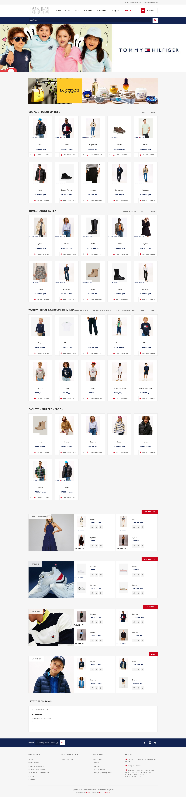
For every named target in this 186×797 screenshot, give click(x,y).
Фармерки (93, 140)
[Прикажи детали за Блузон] (40, 367)
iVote (88, 788)
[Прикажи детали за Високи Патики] (66, 169)
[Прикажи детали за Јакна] (40, 124)
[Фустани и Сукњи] (51, 528)
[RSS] (155, 738)
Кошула (66, 240)
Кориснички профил (134, 2)
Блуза (40, 339)
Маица (145, 140)
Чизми (93, 240)
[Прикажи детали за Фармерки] (93, 124)
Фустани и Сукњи (40, 512)
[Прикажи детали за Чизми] (93, 223)
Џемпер (66, 140)
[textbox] (90, 20)
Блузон (40, 384)
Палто (119, 240)
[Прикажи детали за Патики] (119, 124)
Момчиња (36, 655)
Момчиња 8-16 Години (41, 665)
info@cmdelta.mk (67, 755)
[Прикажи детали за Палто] (119, 223)
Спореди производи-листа (102, 769)
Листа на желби (99, 765)
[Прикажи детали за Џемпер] (66, 124)
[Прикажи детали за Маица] (145, 124)
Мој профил (97, 755)
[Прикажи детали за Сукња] (40, 268)
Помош (31, 772)
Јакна (40, 140)
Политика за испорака (36, 765)
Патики (119, 140)
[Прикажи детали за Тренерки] (93, 169)
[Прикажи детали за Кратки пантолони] (119, 367)
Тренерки (93, 186)
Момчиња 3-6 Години (41, 662)
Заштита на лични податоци (38, 769)
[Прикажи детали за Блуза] (40, 322)
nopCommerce (104, 788)
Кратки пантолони (119, 384)
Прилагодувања (152, 2)
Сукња (40, 285)
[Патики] (51, 575)
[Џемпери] (51, 623)
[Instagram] (150, 738)
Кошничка (96, 762)
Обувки (36, 668)
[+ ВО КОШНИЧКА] (101, 523)
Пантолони (119, 186)
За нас (30, 755)
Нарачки (96, 759)
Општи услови (33, 759)
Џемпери (36, 607)
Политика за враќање (36, 762)
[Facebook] (144, 738)
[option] (93, 46)
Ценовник (37, 710)
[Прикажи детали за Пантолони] (119, 169)
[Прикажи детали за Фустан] (145, 223)
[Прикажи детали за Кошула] (66, 223)
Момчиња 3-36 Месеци (41, 659)
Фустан (145, 240)
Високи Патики (66, 186)
